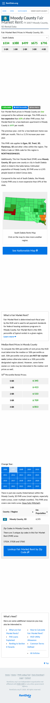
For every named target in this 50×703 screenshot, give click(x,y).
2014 (29, 475)
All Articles (35, 653)
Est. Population (41, 511)
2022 (13, 486)
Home (4, 11)
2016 (5, 481)
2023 (21, 486)
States (12, 11)
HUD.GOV (21, 684)
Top (47, 663)
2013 (21, 475)
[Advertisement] (25, 80)
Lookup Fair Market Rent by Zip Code (25, 551)
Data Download (38, 675)
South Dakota (22, 11)
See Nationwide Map (24, 250)
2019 (29, 481)
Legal (21, 678)
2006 (5, 470)
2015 (37, 475)
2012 (13, 475)
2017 (13, 481)
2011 (5, 475)
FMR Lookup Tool (24, 675)
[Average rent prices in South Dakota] (6, 519)
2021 (5, 486)
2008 (21, 470)
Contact (28, 678)
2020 (37, 481)
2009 (29, 470)
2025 (37, 486)
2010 (37, 470)
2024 (29, 486)
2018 (21, 481)
